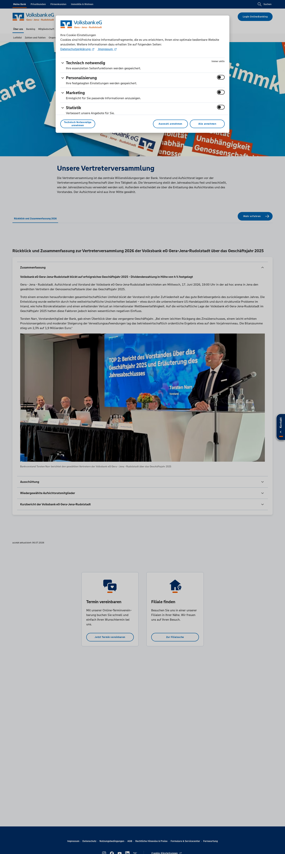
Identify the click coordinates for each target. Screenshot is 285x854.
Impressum (105, 49)
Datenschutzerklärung (75, 49)
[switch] (221, 77)
